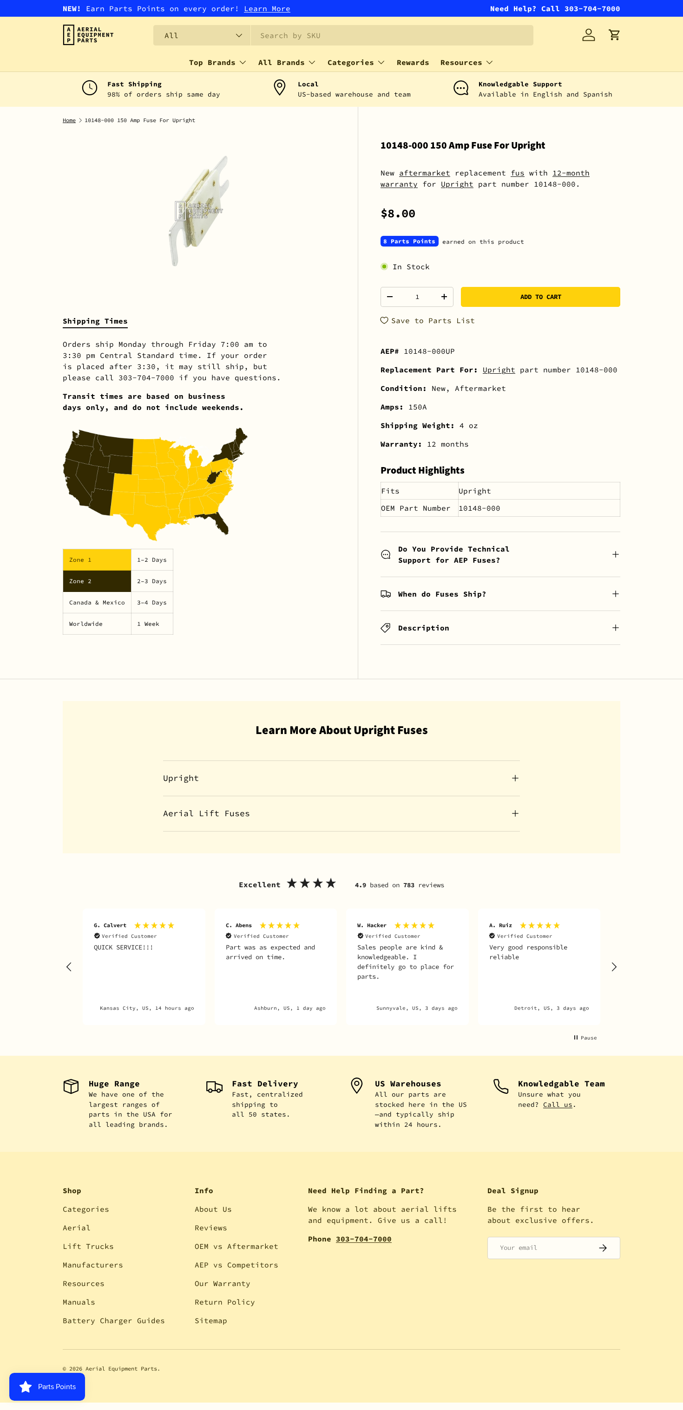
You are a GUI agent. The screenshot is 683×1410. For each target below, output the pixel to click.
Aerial (77, 1227)
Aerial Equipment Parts (121, 1368)
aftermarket (424, 172)
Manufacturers (93, 1264)
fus (518, 172)
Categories (351, 62)
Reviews (211, 1227)
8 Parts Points (409, 241)
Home (69, 120)
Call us (557, 1104)
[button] (614, 35)
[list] (199, 211)
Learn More (267, 8)
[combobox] (343, 35)
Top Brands (212, 62)
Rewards (413, 62)
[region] (341, 966)
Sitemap (211, 1320)
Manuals (79, 1301)
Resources (461, 62)
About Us (213, 1209)
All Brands (281, 62)
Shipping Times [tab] (95, 320)
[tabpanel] (199, 486)
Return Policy (225, 1301)
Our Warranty (222, 1283)
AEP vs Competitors (236, 1264)
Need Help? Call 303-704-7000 (555, 8)
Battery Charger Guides (114, 1320)
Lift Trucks (88, 1246)
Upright (457, 183)
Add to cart (540, 296)
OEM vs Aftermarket (236, 1246)
